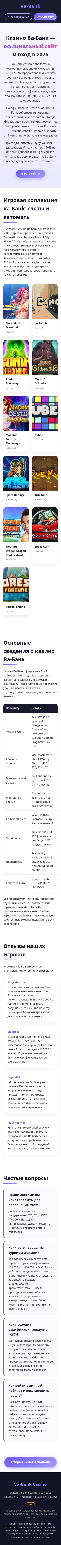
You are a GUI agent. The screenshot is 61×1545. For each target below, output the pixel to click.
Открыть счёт (45, 16)
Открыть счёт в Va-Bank (30, 1462)
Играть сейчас (31, 173)
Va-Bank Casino (30, 1484)
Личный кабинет (18, 16)
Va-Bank (30, 6)
